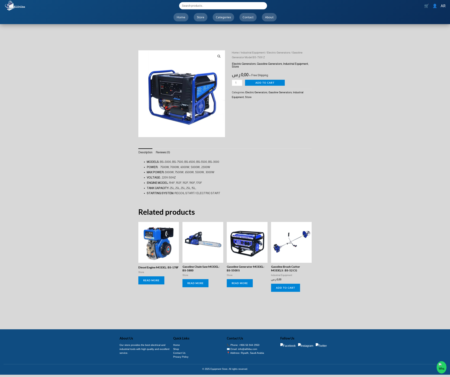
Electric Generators (278, 52)
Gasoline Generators (269, 63)
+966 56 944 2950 (249, 345)
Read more (151, 280)
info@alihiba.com (247, 349)
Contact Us (179, 352)
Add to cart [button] (285, 287)
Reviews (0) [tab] (163, 152)
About (269, 17)
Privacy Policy (180, 356)
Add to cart (265, 82)
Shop (176, 349)
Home (181, 17)
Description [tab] (145, 152)
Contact (248, 17)
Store (200, 17)
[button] (219, 56)
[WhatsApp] (441, 367)
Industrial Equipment (253, 52)
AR (443, 5)
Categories (223, 17)
